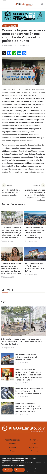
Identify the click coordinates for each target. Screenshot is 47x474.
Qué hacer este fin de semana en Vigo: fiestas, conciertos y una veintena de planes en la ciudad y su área (12, 268)
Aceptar (7, 470)
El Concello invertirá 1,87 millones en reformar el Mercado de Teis (34, 267)
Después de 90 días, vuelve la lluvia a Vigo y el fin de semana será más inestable (29, 391)
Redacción (8, 45)
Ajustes (31, 470)
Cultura (13, 451)
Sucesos (12, 443)
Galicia (34, 443)
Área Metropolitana (12, 440)
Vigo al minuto (10, 26)
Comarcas (34, 440)
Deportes (34, 451)
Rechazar (19, 470)
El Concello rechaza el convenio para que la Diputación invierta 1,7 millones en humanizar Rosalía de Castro (11, 232)
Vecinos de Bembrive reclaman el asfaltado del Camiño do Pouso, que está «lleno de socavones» (28, 408)
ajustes (22, 465)
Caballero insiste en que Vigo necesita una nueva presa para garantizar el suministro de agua (34, 232)
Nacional (12, 447)
